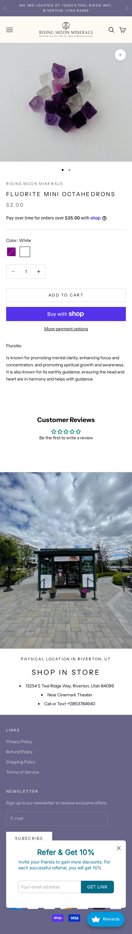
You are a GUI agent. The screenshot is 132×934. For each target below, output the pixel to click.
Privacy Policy (19, 741)
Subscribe (29, 838)
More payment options (66, 329)
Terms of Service (22, 772)
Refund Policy (19, 752)
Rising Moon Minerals (34, 183)
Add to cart (66, 294)
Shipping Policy (20, 762)
